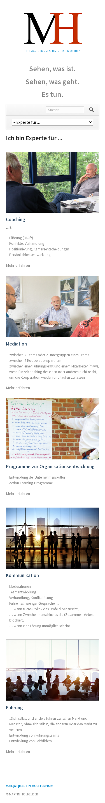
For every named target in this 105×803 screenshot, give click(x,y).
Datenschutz (70, 51)
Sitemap (30, 51)
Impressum (48, 51)
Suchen (91, 110)
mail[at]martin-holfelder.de (29, 786)
